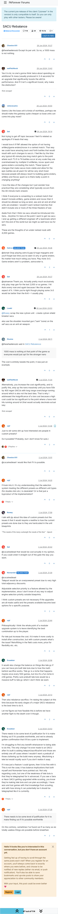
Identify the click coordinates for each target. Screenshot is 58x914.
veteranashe (12, 106)
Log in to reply (48, 36)
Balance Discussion (12, 31)
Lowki (9, 308)
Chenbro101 (12, 45)
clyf (8, 426)
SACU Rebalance (33, 344)
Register (8, 892)
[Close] (53, 846)
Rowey (10, 512)
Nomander (11, 573)
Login (17, 892)
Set (8, 131)
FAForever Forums (19, 2)
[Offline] (4, 45)
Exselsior (11, 660)
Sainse (10, 248)
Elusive (10, 339)
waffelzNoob (12, 68)
